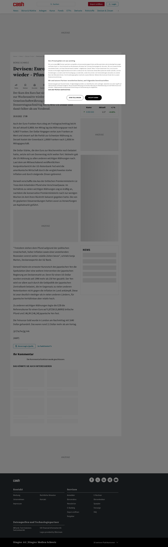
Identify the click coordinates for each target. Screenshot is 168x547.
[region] (85, 79)
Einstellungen (75, 97)
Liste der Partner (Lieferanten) (59, 90)
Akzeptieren (93, 97)
